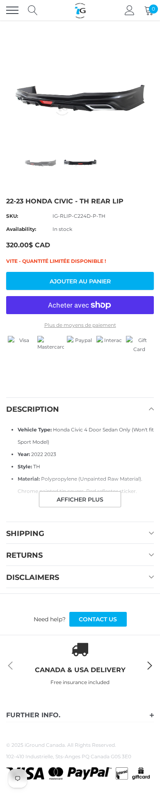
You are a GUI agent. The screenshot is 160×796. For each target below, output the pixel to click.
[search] (33, 10)
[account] (130, 10)
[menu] (12, 10)
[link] (40, 162)
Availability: (21, 229)
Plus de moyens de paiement (80, 325)
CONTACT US (98, 619)
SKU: (12, 216)
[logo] (80, 10)
